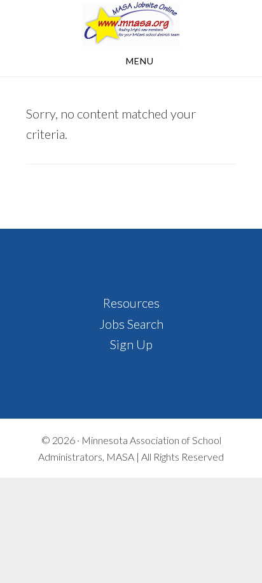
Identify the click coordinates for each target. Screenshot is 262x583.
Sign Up (131, 344)
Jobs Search (131, 323)
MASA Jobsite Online (131, 24)
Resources (131, 302)
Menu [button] (140, 60)
